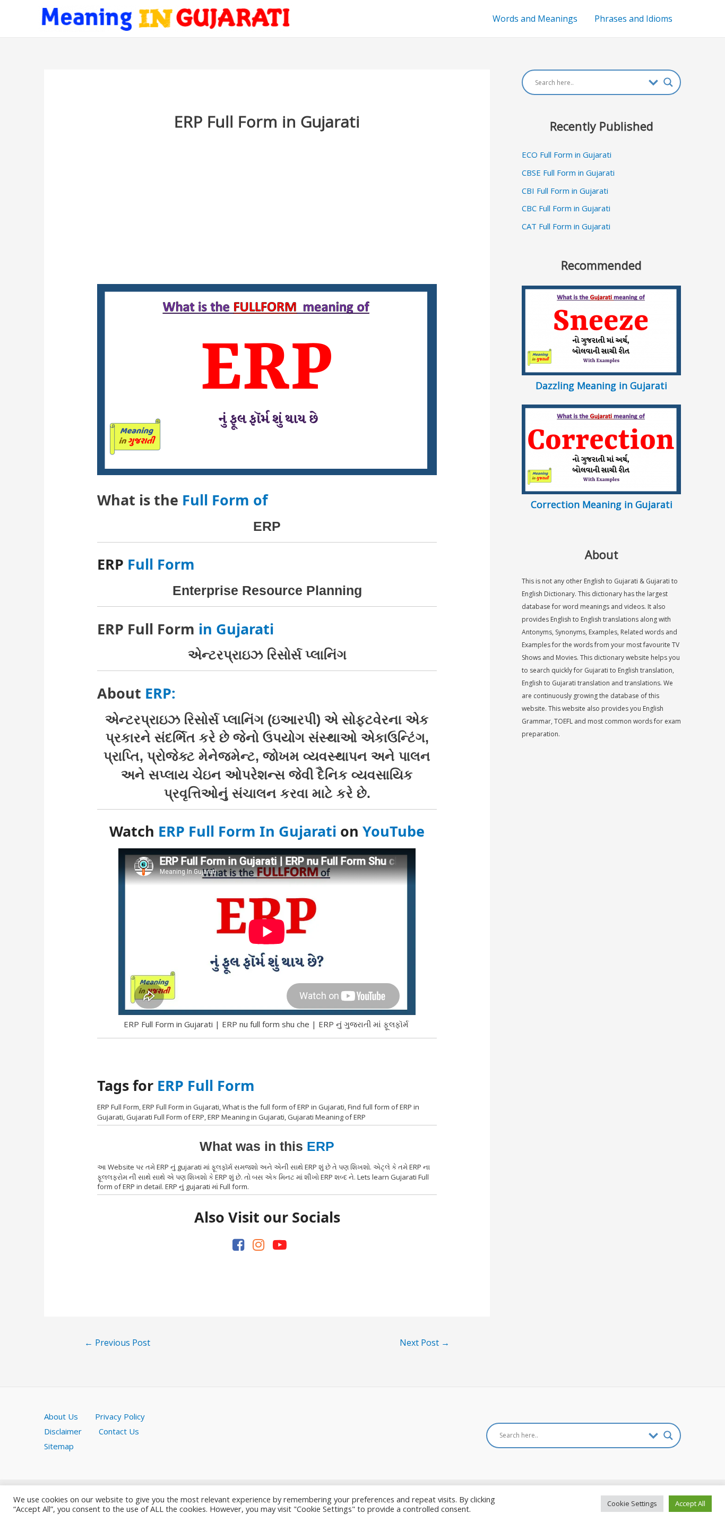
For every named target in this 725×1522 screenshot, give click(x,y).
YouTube (393, 831)
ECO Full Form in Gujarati (566, 154)
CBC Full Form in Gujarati (566, 208)
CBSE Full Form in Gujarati (568, 172)
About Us (69, 1416)
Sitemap (59, 1446)
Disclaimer (63, 1431)
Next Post (425, 1342)
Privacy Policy (120, 1416)
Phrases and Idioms (633, 18)
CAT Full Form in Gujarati (566, 226)
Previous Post (117, 1342)
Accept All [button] (690, 1503)
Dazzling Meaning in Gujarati (601, 385)
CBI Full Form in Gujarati (565, 190)
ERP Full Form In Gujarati (247, 831)
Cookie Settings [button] (632, 1503)
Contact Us (119, 1431)
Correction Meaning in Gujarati (601, 504)
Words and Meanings (535, 18)
